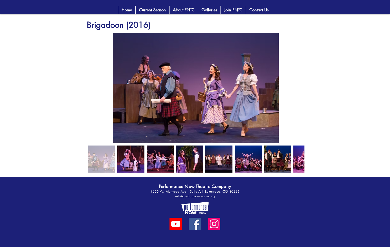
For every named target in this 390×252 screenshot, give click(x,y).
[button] (233, 10)
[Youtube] (175, 224)
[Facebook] (195, 224)
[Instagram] (214, 224)
